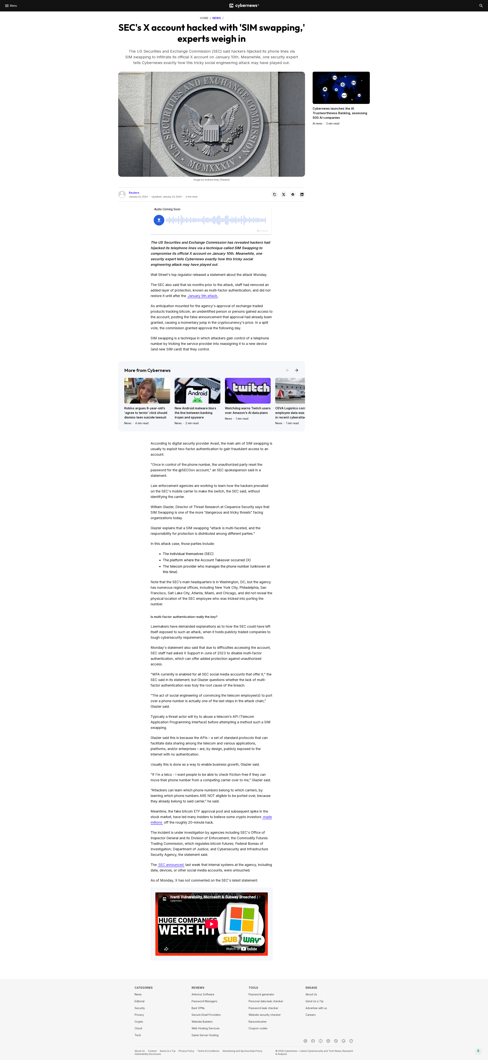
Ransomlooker (258, 1021)
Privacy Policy (186, 1051)
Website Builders (202, 1021)
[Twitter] (305, 1041)
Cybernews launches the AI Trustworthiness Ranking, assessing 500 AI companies (340, 113)
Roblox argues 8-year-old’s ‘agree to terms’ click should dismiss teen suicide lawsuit (145, 412)
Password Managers (204, 1001)
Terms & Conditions (208, 1051)
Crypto (139, 1021)
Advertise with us (316, 1008)
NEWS (216, 18)
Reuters (134, 192)
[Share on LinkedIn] (302, 194)
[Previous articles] (287, 370)
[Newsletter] (351, 1041)
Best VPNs (198, 1008)
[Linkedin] (328, 1041)
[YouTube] (320, 1041)
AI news (317, 123)
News (127, 423)
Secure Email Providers (206, 1014)
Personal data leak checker (266, 1001)
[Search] (481, 6)
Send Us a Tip (314, 1001)
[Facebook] (313, 1041)
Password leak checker (263, 1008)
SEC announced (171, 865)
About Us (311, 994)
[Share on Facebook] (293, 194)
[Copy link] (274, 194)
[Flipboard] (343, 1041)
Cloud (138, 1028)
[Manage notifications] (478, 1051)
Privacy (139, 1014)
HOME (204, 18)
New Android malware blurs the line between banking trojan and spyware (195, 412)
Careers (311, 1014)
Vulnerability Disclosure (148, 1054)
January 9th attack (202, 296)
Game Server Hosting (205, 1035)
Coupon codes (258, 1028)
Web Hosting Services (206, 1028)
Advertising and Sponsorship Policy (242, 1051)
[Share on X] (284, 194)
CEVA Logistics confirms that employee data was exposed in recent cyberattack (297, 412)
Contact (152, 1051)
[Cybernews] (244, 5)
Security (140, 1008)
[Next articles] (296, 370)
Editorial (139, 1001)
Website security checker (265, 1014)
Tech (138, 1035)
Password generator (261, 994)
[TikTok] (336, 1041)
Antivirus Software (203, 994)
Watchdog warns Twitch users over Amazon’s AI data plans (248, 410)
